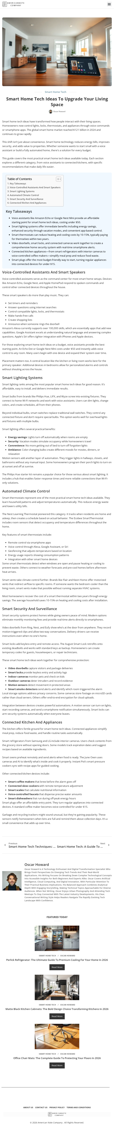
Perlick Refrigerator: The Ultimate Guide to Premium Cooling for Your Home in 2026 (57, 960)
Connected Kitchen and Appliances (28, 202)
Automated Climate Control (24, 195)
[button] (109, 4)
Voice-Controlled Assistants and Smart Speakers (35, 187)
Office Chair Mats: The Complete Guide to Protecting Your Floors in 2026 (57, 1058)
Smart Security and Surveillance (26, 198)
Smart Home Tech (55, 92)
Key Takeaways (18, 183)
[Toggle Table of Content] (57, 179)
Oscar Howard (67, 955)
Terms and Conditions (79, 1107)
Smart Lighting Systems (22, 191)
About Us (28, 1107)
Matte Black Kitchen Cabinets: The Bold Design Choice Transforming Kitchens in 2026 (57, 1009)
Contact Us (41, 1107)
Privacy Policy (57, 1107)
